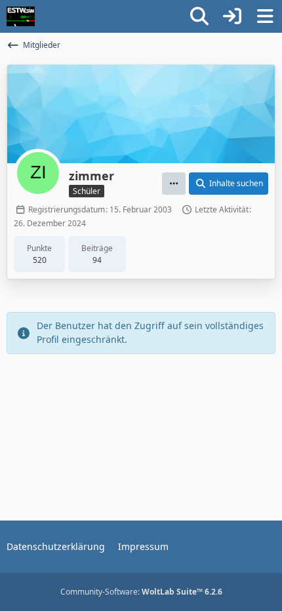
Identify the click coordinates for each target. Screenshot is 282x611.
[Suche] (199, 16)
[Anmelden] (232, 16)
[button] (174, 183)
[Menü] (265, 16)
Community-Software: (141, 591)
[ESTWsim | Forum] (20, 16)
